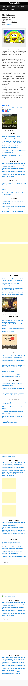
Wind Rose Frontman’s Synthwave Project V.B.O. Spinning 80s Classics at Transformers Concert (13, 365)
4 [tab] (10, 130)
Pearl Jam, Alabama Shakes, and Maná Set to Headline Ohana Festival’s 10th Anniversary (12, 279)
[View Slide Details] (9, 121)
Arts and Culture (5, 9)
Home (3, 6)
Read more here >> (6, 102)
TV (17, 107)
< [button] (4, 121)
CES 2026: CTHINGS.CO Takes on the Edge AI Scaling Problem (12, 202)
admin (20, 107)
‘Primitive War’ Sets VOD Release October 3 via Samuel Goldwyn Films (13, 384)
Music (13, 6)
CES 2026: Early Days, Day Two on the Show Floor (13, 211)
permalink (10, 109)
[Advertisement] (14, 228)
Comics (22, 6)
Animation (14, 107)
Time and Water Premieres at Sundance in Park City (13, 417)
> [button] (15, 121)
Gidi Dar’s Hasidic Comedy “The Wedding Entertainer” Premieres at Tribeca (12, 146)
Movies (8, 6)
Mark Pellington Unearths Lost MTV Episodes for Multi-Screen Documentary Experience (13, 375)
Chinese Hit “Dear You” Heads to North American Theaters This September (13, 370)
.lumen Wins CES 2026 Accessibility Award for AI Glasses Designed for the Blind (13, 207)
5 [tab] (12, 130)
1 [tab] (5, 130)
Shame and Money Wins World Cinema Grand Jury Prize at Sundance (14, 184)
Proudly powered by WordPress (14, 683)
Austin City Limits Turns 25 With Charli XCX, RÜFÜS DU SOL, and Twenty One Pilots (12, 284)
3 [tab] (8, 130)
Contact (12, 9)
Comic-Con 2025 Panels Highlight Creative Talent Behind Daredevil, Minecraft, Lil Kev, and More (13, 389)
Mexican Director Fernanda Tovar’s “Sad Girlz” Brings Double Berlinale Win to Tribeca (13, 156)
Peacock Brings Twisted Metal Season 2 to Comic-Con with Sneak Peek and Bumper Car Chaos (13, 393)
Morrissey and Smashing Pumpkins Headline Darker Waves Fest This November (12, 288)
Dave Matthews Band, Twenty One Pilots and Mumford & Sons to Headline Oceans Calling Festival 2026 (12, 293)
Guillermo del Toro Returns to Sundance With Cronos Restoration (12, 193)
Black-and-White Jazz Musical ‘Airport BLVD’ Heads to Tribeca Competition (14, 151)
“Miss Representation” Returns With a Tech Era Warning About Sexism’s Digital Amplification (13, 141)
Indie (18, 6)
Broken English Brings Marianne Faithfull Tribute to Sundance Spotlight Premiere (13, 421)
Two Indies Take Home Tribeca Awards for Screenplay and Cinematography (12, 137)
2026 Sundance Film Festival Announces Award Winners (13, 188)
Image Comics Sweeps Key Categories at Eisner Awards (13, 361)
